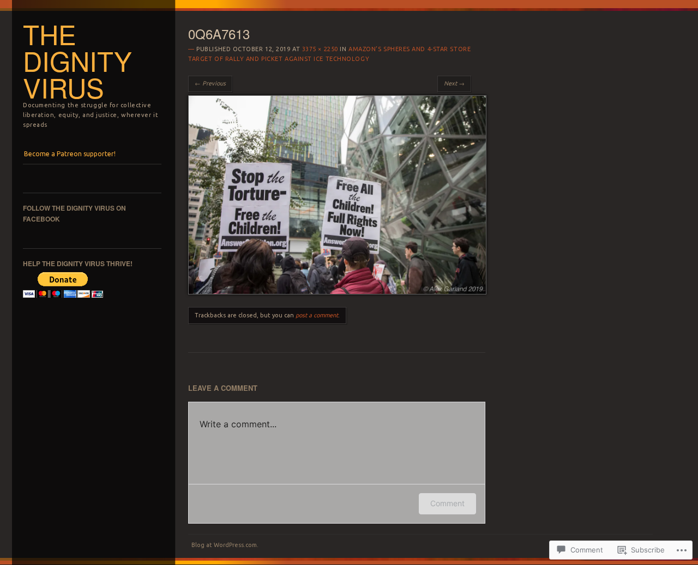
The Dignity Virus (77, 60)
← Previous (210, 83)
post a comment (317, 315)
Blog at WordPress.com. (224, 545)
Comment (447, 503)
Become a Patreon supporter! (70, 153)
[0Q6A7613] (337, 292)
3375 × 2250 (320, 49)
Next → (454, 83)
